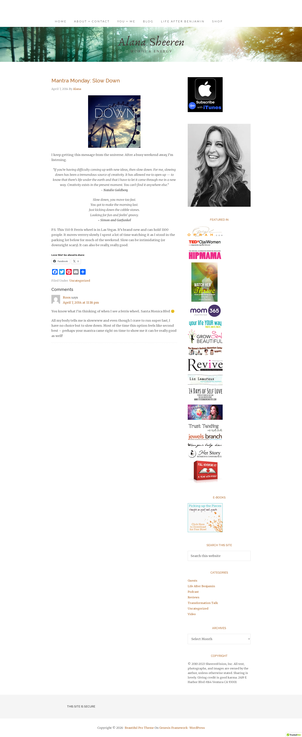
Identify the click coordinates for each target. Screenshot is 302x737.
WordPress (197, 727)
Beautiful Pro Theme (139, 727)
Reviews (193, 597)
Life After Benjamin (201, 586)
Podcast (193, 591)
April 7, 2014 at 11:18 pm (81, 302)
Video (192, 614)
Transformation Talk (203, 603)
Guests (192, 580)
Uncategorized (79, 280)
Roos (67, 297)
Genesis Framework (173, 727)
